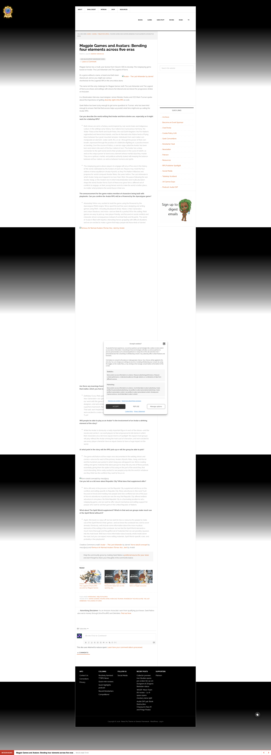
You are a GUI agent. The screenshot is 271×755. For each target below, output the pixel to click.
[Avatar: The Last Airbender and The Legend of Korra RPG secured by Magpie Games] (91, 576)
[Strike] (94, 642)
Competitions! (104, 694)
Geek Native (93, 21)
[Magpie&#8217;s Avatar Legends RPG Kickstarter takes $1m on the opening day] (116, 576)
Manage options (156, 406)
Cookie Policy (129, 411)
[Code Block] (106, 642)
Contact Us (84, 675)
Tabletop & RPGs (102, 597)
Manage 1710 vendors (114, 401)
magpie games (105, 599)
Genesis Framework (142, 721)
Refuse (136, 406)
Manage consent (257, 714)
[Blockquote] (103, 642)
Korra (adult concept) (139, 545)
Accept (116, 406)
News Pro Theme (127, 721)
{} (112, 642)
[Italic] (88, 642)
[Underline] (91, 642)
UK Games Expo (168, 182)
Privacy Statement (139, 411)
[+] (115, 642)
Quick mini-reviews (106, 682)
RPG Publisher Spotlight (171, 166)
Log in (161, 721)
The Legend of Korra (94, 601)
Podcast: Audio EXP (170, 187)
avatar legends (94, 599)
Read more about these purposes (131, 401)
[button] (164, 344)
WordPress (154, 721)
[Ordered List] (97, 642)
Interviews (92, 597)
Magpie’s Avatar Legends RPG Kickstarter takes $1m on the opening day (115, 586)
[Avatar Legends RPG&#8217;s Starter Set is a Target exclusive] (141, 576)
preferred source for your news (136, 555)
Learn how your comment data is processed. (125, 647)
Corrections (84, 679)
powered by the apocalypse (133, 599)
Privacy (82, 682)
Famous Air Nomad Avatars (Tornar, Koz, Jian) (109, 547)
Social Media (167, 171)
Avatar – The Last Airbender (111, 545)
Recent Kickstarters (106, 691)
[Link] (109, 642)
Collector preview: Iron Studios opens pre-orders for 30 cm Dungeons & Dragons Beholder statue (145, 680)
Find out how (126, 613)
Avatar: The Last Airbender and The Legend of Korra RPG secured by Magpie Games (90, 586)
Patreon (165, 155)
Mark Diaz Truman (116, 599)
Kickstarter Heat (168, 144)
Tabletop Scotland (169, 176)
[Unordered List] (100, 642)
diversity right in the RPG (114, 100)
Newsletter (166, 149)
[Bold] (85, 642)
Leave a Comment (89, 62)
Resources (166, 160)
